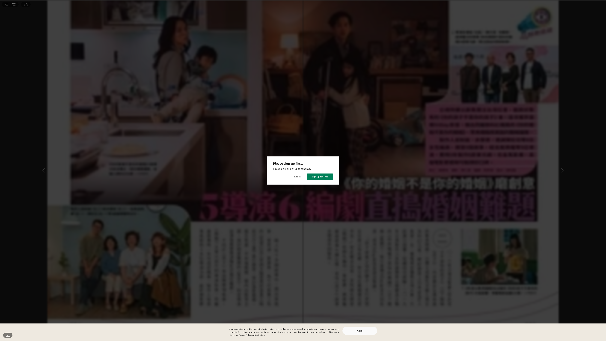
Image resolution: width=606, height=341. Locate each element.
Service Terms (260, 335)
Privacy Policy (245, 335)
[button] (6, 4)
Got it (359, 331)
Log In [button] (297, 176)
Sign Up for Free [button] (320, 176)
